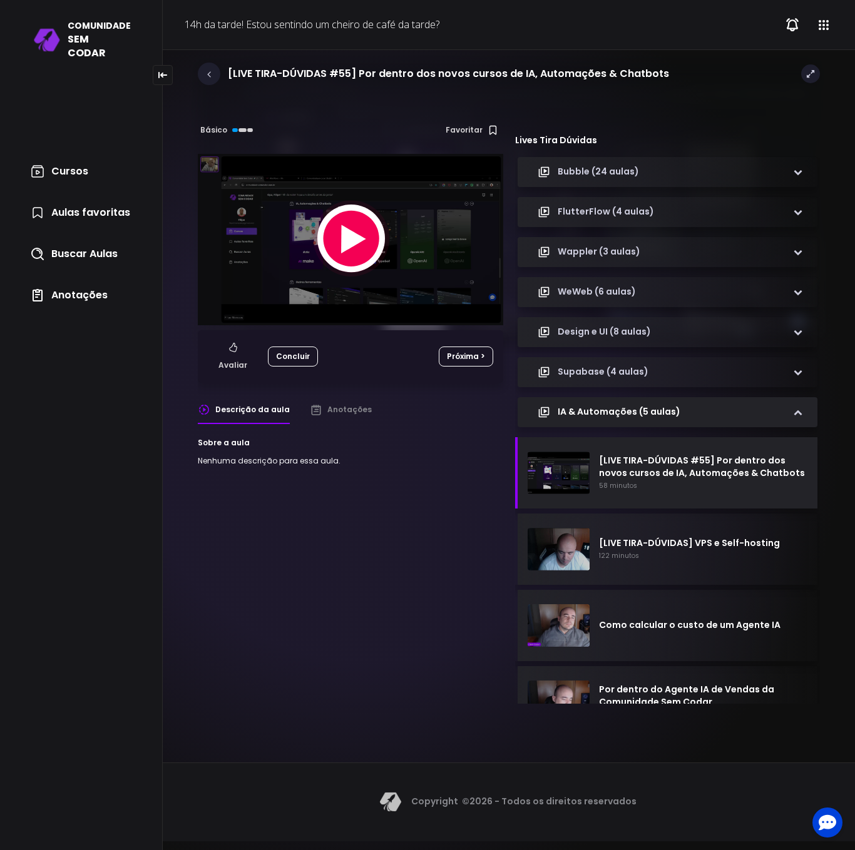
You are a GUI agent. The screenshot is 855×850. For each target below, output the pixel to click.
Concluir (293, 356)
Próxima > (466, 356)
